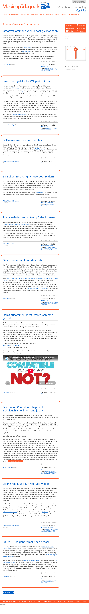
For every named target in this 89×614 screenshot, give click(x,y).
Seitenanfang (80, 601)
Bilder (46, 204)
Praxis (48, 249)
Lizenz (42, 166)
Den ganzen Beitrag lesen (15, 461)
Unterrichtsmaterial (52, 397)
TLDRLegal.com (40, 149)
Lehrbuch (44, 581)
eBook (55, 580)
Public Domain (49, 206)
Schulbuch (50, 472)
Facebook (71, 31)
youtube (53, 531)
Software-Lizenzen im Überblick (22, 140)
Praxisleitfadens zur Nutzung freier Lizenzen (16, 224)
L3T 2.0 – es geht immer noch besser (26, 541)
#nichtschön (47, 128)
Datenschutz (71, 601)
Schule (45, 473)
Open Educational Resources (47, 69)
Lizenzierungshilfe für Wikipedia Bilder (26, 81)
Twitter (70, 25)
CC (51, 128)
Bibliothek (45, 512)
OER (55, 68)
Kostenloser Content (52, 14)
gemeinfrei (55, 205)
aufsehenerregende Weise (31, 560)
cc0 (49, 204)
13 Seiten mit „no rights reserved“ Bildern (28, 176)
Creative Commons (49, 68)
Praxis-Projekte (14, 14)
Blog (5, 14)
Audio (46, 529)
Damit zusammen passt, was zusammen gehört (28, 316)
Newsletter (82, 28)
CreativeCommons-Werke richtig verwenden (30, 30)
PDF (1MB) (6, 345)
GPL (57, 164)
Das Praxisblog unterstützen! (50, 61)
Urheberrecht (47, 70)
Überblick (52, 166)
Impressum (61, 601)
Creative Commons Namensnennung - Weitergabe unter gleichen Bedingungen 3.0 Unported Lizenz (79, 1)
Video (49, 531)
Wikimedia (53, 249)
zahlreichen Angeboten (10, 512)
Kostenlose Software (37, 14)
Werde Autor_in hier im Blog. (72, 9)
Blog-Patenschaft (74, 14)
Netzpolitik (48, 303)
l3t (41, 581)
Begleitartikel (26, 51)
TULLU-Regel (27, 47)
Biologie (47, 471)
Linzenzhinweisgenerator (19, 114)
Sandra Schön (7, 467)
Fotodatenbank (49, 205)
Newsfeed (82, 25)
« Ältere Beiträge (8, 592)
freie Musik (48, 530)
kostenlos (43, 206)
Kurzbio (12, 64)
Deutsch (43, 248)
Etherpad (81, 31)
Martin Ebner (49, 581)
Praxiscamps (25, 14)
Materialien (43, 303)
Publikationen (53, 303)
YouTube (71, 28)
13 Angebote (39, 192)
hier (23, 92)
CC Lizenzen (16, 88)
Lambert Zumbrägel (9, 125)
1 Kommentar (45, 66)
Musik (46, 531)
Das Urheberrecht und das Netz (22, 260)
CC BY (5, 347)
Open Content (44, 249)
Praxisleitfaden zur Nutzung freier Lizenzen (29, 217)
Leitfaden (52, 248)
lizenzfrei (43, 531)
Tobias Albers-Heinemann (11, 161)
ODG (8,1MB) (15, 345)
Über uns (63, 14)
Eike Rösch (6, 64)
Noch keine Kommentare (47, 162)
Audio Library (51, 529)
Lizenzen (48, 129)
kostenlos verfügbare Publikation (37, 288)
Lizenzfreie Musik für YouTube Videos (26, 483)
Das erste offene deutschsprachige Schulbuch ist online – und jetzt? (24, 409)
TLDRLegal (46, 166)
